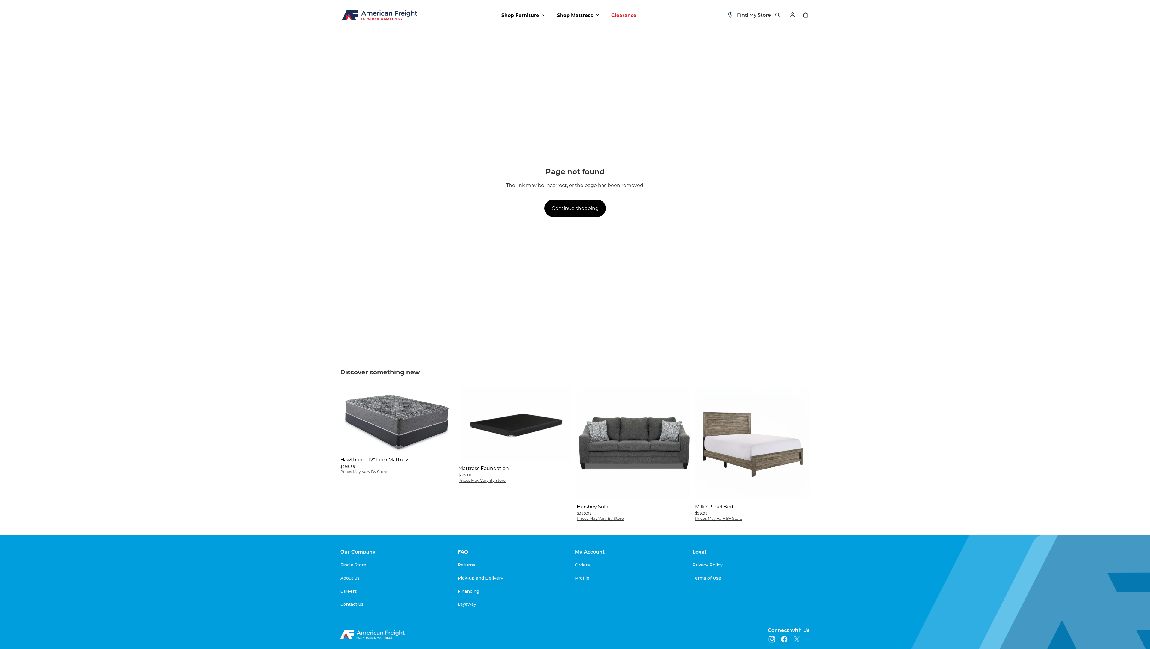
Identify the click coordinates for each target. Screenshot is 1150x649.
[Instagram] (772, 639)
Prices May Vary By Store (363, 471)
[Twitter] (797, 639)
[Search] (777, 15)
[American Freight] (373, 634)
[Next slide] (564, 423)
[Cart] (805, 15)
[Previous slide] (467, 423)
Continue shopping (575, 208)
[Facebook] (784, 639)
